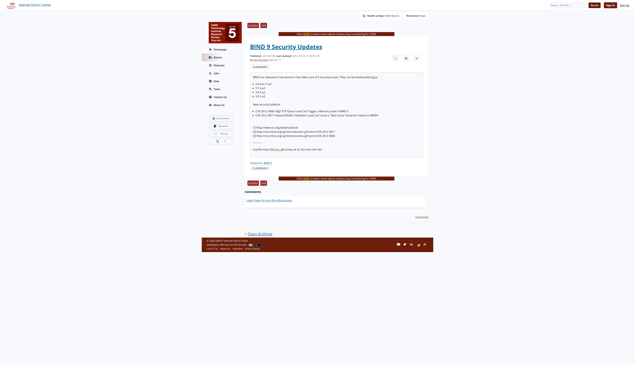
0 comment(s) (260, 66)
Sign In (610, 5)
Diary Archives (260, 233)
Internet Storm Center (35, 5)
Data (216, 81)
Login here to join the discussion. (269, 200)
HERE (306, 34)
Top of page (421, 217)
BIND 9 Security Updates (286, 47)
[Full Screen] (395, 58)
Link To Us (212, 248)
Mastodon (223, 126)
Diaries (218, 57)
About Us (219, 105)
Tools (217, 89)
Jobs (216, 73)
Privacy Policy (252, 248)
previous (253, 25)
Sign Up (625, 5)
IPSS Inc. (275, 149)
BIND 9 (268, 163)
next (263, 25)
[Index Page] (10, 5)
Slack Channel (222, 118)
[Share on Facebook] (406, 58)
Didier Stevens (392, 16)
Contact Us (220, 97)
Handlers (238, 248)
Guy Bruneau (261, 59)
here (374, 77)
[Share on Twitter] (417, 58)
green (423, 16)
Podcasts (219, 65)
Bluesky (224, 133)
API (235, 244)
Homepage (220, 49)
